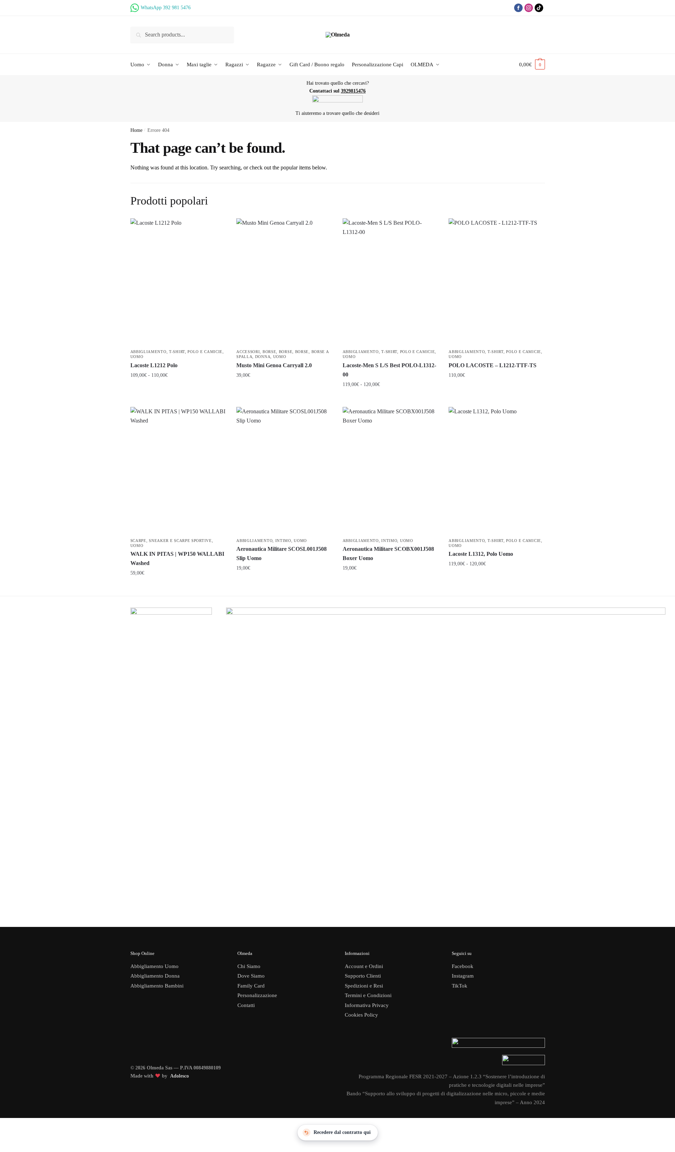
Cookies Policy (362, 1015)
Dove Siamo (251, 976)
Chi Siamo (248, 966)
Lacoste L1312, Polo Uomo (481, 554)
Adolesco (179, 1076)
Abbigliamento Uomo (154, 966)
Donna (263, 356)
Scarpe (138, 540)
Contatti (246, 1005)
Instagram (463, 976)
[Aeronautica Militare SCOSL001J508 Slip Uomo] (284, 471)
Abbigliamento (148, 351)
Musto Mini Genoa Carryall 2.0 (274, 365)
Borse (269, 351)
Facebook (462, 966)
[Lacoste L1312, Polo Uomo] (496, 471)
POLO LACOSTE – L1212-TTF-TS (492, 365)
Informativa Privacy (367, 1005)
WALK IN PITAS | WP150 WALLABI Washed (177, 558)
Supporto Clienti (363, 976)
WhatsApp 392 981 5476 (166, 7)
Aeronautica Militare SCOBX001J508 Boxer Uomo (388, 553)
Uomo (137, 356)
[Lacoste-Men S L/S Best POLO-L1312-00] (390, 282)
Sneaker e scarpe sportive (180, 540)
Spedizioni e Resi (364, 986)
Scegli (178, 390)
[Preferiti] (215, 229)
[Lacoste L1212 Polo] (178, 282)
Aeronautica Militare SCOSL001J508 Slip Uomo (281, 553)
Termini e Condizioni (368, 995)
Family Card (251, 986)
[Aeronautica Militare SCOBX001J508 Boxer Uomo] (390, 471)
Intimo (283, 540)
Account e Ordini (364, 966)
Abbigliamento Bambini (157, 986)
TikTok (459, 986)
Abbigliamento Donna (155, 976)
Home (136, 130)
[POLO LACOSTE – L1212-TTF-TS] (496, 282)
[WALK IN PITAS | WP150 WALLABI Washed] (178, 471)
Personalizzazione (257, 995)
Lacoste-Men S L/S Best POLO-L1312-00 (389, 370)
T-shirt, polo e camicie (196, 351)
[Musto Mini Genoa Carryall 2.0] (284, 282)
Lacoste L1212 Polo (154, 365)
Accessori (248, 351)
